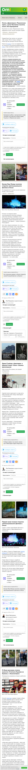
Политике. (17, 768)
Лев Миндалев (10, 301)
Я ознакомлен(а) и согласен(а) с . (11, 150)
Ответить (22, 336)
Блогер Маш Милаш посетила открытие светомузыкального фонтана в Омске (14, 589)
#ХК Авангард (6, 373)
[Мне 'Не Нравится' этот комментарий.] (19, 336)
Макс (6, 131)
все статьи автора (9, 302)
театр (3, 47)
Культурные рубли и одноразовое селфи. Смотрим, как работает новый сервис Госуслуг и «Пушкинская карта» (15, 116)
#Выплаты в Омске (13, 32)
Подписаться (20, 104)
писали (9, 44)
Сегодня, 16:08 (7, 336)
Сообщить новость (10, 124)
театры (18, 81)
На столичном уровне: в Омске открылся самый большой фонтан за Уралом (15, 275)
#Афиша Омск (11, 193)
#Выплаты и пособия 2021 (8, 34)
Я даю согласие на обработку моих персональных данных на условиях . (14, 148)
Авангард (9, 698)
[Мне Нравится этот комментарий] (16, 336)
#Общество (5, 32)
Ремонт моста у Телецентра (8, 17)
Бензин (20, 17)
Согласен (24, 768)
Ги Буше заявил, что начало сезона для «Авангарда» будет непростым (13, 442)
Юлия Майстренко (11, 615)
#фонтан (5, 193)
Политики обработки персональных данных (14, 148)
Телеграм (14, 131)
